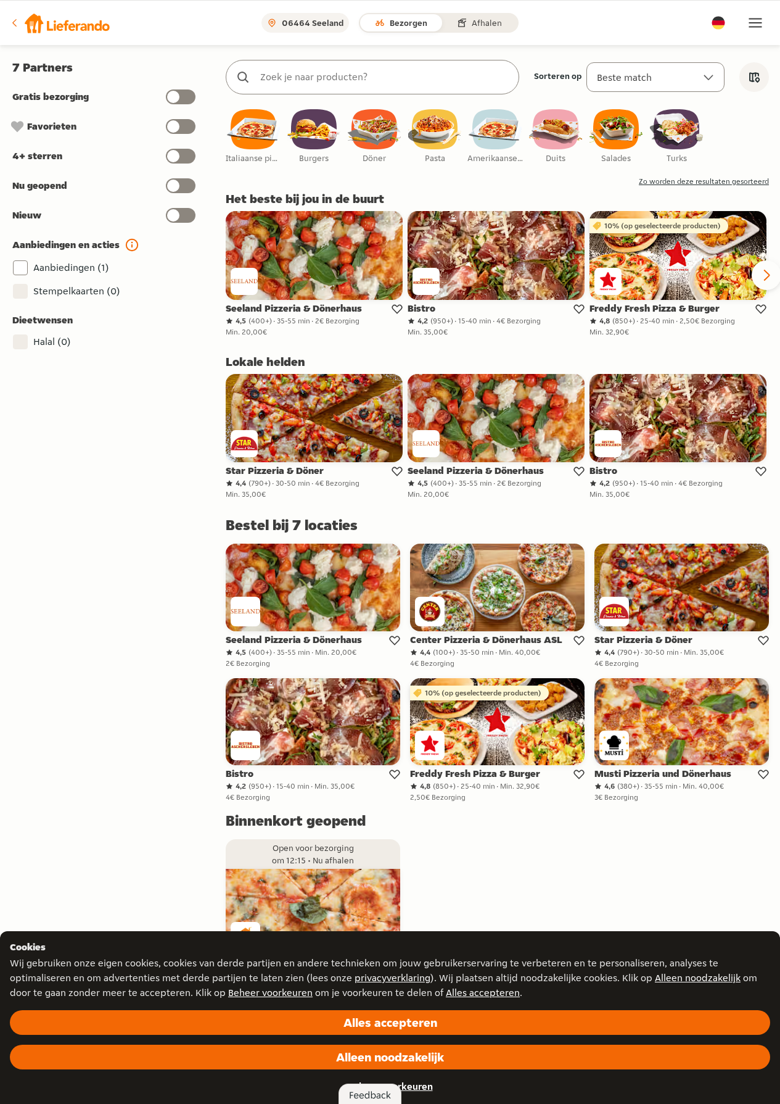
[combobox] (384, 77)
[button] (60, 23)
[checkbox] (253, 136)
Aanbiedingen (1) (71, 267)
